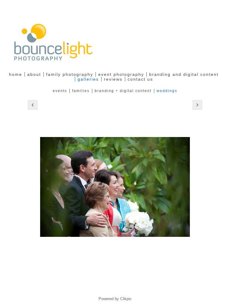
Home (15, 74)
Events (60, 91)
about (34, 74)
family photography (69, 74)
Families (81, 91)
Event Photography (121, 74)
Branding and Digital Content (184, 74)
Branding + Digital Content (123, 91)
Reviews (113, 79)
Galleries (88, 79)
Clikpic (126, 299)
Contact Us (140, 79)
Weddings (167, 91)
